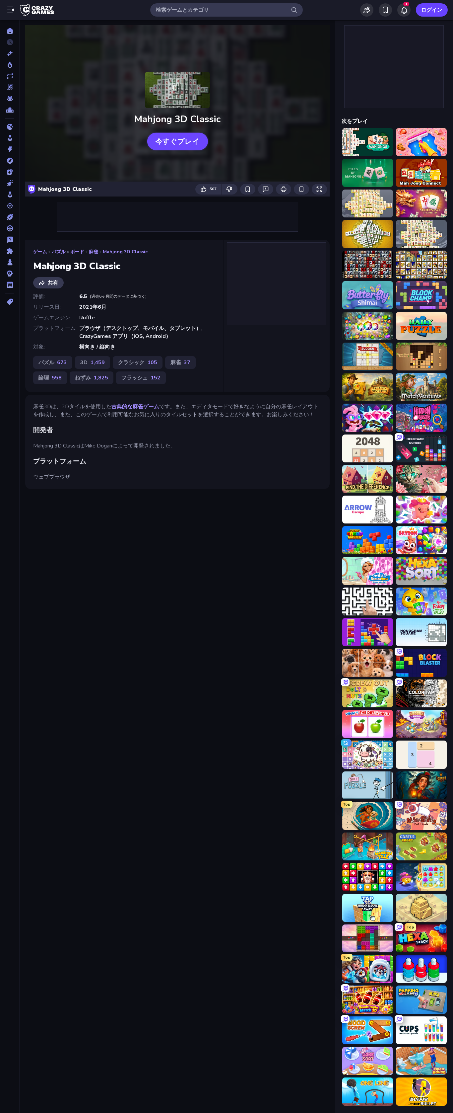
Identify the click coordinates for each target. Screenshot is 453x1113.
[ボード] (10, 262)
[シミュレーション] (10, 194)
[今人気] (10, 64)
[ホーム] (10, 31)
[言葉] (10, 284)
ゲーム (40, 252)
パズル (59, 252)
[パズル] (10, 251)
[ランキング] (10, 110)
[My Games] (385, 10)
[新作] (10, 53)
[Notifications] (404, 10)
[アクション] (10, 149)
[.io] (10, 126)
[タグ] (10, 301)
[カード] (10, 172)
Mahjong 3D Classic (125, 252)
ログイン (431, 10)
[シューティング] (10, 205)
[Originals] (10, 87)
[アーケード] (10, 138)
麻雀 (93, 252)
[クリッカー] (10, 183)
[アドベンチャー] (10, 160)
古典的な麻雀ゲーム (135, 406)
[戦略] (10, 273)
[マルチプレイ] (10, 98)
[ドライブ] (10, 228)
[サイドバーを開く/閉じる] (11, 10)
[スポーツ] (10, 217)
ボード (77, 252)
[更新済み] (10, 76)
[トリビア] (10, 239)
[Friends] (366, 10)
